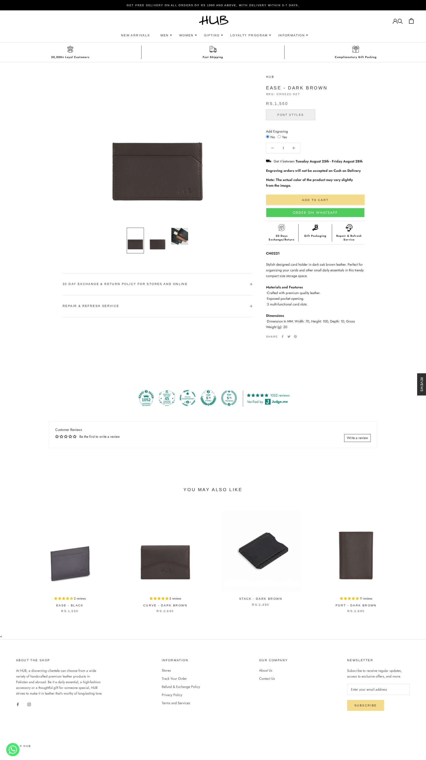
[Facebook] (282, 336)
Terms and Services (176, 702)
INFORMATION (291, 35)
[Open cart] (411, 21)
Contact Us (267, 678)
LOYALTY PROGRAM (249, 35)
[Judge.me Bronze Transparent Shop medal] (187, 398)
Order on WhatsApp (315, 212)
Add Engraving (277, 131)
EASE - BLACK (70, 605)
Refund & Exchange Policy (181, 686)
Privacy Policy (172, 694)
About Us (265, 670)
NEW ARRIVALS (135, 35)
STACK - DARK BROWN (260, 598)
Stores (166, 670)
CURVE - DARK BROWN (165, 605)
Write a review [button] (357, 437)
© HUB (25, 745)
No (272, 137)
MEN (164, 35)
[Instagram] (29, 704)
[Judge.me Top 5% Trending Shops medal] (229, 398)
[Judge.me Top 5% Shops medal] (208, 398)
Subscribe (365, 705)
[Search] (400, 20)
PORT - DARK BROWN (356, 605)
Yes (284, 137)
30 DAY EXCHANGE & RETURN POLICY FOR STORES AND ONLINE (125, 284)
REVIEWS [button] (421, 384)
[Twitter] (288, 336)
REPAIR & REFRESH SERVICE (91, 306)
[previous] (15, 556)
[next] (410, 556)
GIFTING (212, 35)
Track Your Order (174, 678)
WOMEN (186, 35)
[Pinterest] (295, 336)
